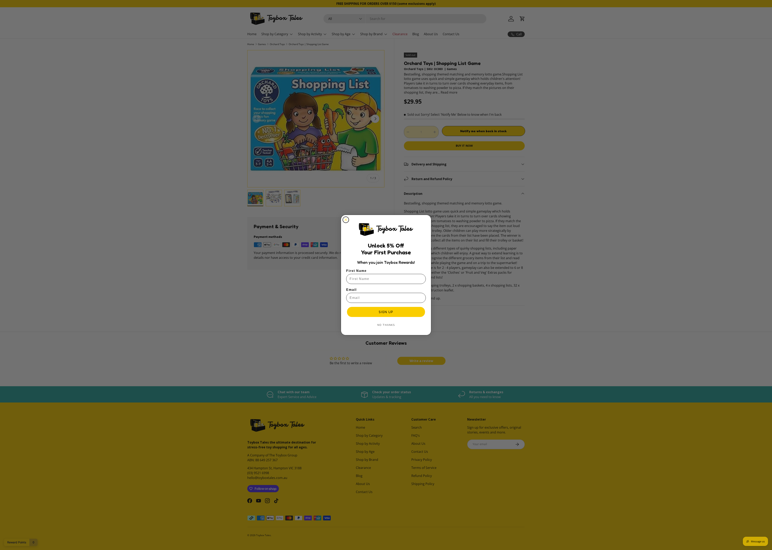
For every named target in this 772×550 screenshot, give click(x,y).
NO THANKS (386, 324)
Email (351, 289)
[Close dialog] (346, 220)
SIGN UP (386, 312)
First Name (356, 270)
